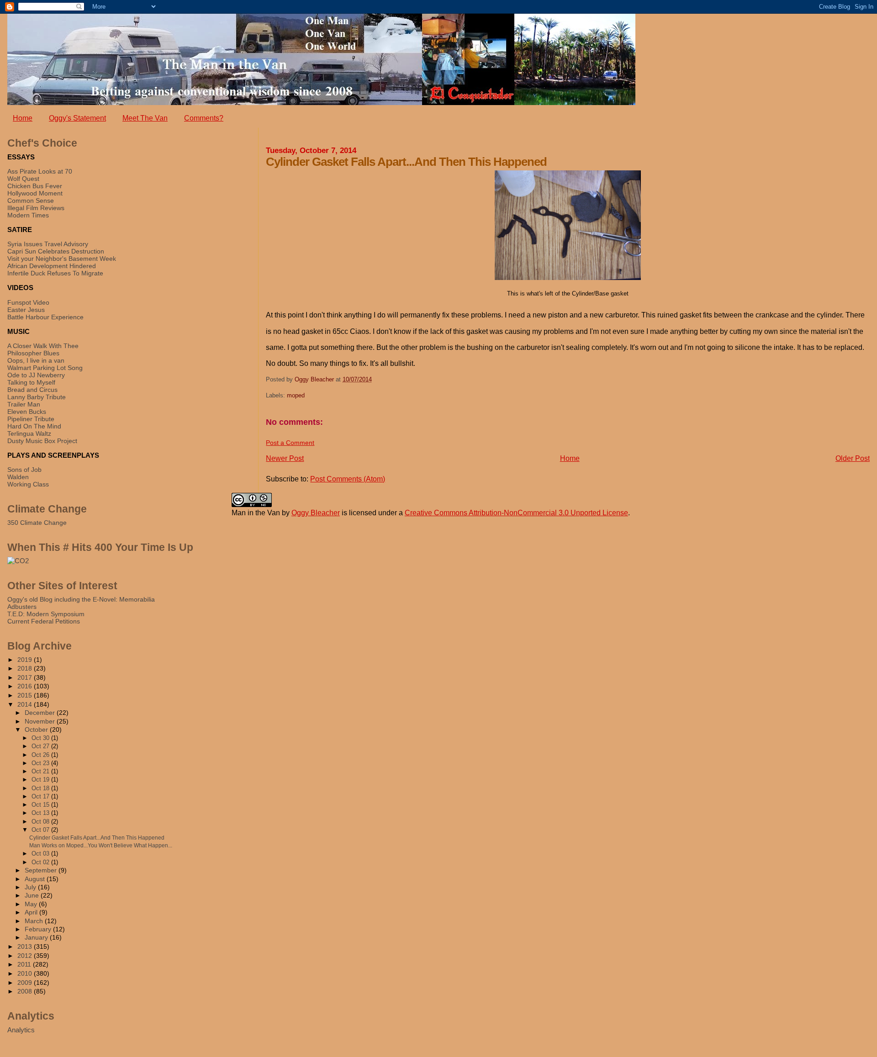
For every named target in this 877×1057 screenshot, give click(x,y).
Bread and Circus (32, 389)
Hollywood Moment (35, 193)
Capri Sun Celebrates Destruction (55, 251)
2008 (25, 991)
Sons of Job (24, 469)
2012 (25, 955)
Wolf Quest (23, 178)
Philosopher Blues (33, 353)
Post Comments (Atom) (347, 479)
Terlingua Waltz (29, 433)
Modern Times (28, 215)
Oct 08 (41, 821)
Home (22, 118)
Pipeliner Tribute (30, 419)
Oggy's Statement (77, 118)
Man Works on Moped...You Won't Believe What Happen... (100, 845)
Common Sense (30, 200)
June (33, 895)
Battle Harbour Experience (45, 317)
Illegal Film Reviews (35, 207)
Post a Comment (290, 442)
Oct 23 (41, 763)
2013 (25, 946)
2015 (25, 695)
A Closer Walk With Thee (43, 345)
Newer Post (285, 458)
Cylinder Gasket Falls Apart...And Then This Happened (96, 838)
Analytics (21, 1030)
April (32, 912)
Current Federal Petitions (43, 621)
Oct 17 (41, 796)
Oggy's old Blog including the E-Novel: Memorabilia (81, 599)
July (31, 887)
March (35, 921)
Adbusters (22, 606)
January (37, 937)
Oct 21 (41, 771)
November (41, 721)
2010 (25, 973)
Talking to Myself (31, 382)
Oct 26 (41, 754)
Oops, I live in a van (35, 360)
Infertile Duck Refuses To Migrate (55, 273)
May (32, 904)
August (36, 879)
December (41, 712)
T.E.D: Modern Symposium (46, 614)
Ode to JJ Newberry (36, 375)
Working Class (28, 484)
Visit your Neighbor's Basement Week (61, 258)
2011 (25, 964)
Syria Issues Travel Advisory (47, 244)
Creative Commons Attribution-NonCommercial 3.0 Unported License (516, 513)
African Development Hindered (51, 266)
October (37, 729)
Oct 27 (41, 746)
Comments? (203, 118)
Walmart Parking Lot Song (45, 367)
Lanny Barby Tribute (36, 397)
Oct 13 (41, 812)
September (41, 870)
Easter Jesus (26, 309)
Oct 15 (41, 804)
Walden (18, 477)
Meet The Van (145, 118)
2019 (25, 659)
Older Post (852, 458)
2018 (25, 668)
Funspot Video (28, 302)
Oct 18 (41, 788)
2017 (25, 677)
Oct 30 (41, 738)
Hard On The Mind (34, 426)
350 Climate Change (37, 522)
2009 (25, 982)
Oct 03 (41, 853)
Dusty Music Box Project (42, 440)
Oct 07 (41, 829)
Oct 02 (41, 862)
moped (296, 395)
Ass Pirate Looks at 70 (39, 171)
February (39, 929)
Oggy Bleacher (315, 513)
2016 (25, 686)
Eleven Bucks (26, 411)
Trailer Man (23, 404)
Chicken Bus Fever (34, 186)
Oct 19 (41, 779)
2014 (25, 704)
